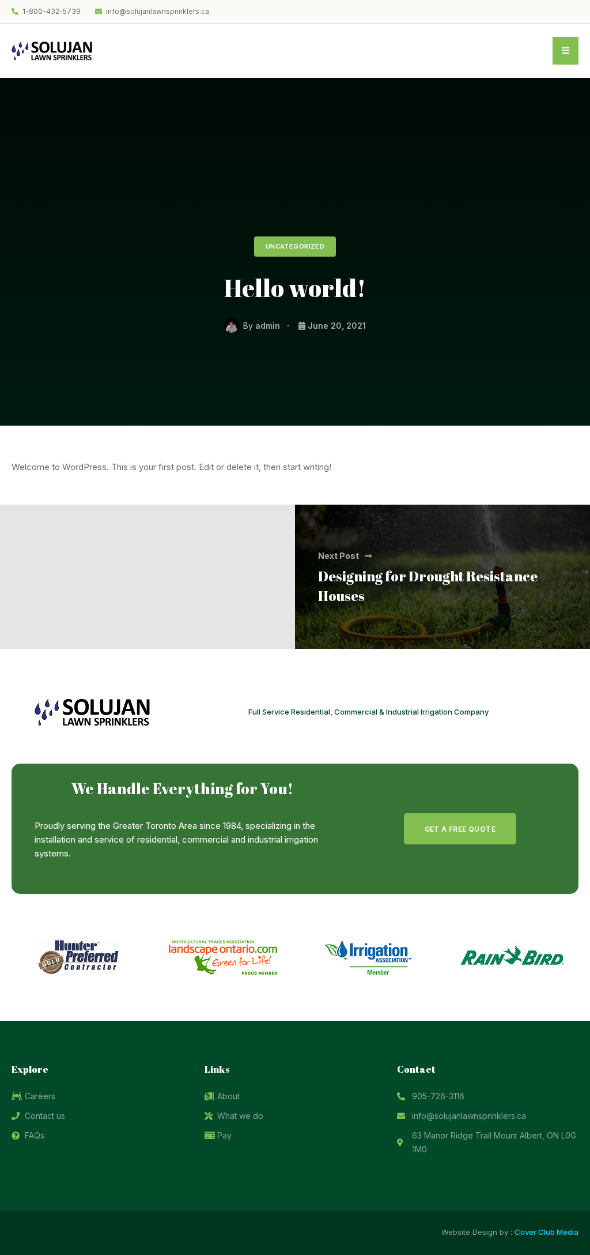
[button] (460, 828)
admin (267, 325)
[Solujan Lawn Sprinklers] (52, 49)
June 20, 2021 (337, 325)
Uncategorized (295, 246)
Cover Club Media (546, 1232)
